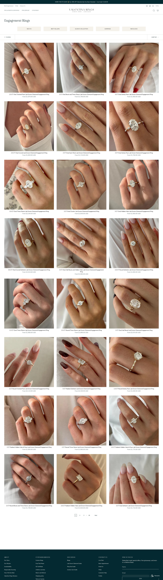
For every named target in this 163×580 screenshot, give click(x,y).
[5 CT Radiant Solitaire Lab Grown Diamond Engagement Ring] (81, 362)
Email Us (101, 566)
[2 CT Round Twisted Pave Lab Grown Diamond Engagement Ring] (29, 362)
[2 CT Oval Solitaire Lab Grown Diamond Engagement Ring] (134, 479)
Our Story (7, 560)
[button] (12, 10)
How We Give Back (9, 573)
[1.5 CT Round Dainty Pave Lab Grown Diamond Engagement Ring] (134, 362)
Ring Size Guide (71, 566)
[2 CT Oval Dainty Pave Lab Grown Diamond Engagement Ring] (134, 126)
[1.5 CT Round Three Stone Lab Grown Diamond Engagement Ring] (81, 303)
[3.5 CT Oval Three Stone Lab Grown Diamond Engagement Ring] (29, 185)
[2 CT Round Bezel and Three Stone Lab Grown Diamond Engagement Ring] (29, 479)
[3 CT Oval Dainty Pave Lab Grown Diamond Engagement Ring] (134, 68)
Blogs (68, 560)
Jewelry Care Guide (72, 570)
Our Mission (7, 563)
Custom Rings (39, 560)
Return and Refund (41, 573)
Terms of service (40, 579)
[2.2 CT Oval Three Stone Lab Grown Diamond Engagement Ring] (29, 303)
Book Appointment (8, 6)
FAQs (16, 6)
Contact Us (22, 6)
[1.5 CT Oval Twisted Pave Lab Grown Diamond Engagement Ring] (29, 68)
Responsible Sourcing (10, 570)
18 (89, 515)
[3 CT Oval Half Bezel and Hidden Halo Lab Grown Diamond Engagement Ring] (81, 243)
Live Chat (101, 560)
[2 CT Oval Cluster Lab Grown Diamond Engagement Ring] (81, 185)
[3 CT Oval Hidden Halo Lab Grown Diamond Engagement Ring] (134, 185)
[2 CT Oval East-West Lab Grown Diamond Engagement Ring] (81, 126)
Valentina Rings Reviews (10, 576)
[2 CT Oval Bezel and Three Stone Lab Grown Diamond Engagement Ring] (81, 68)
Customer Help (103, 573)
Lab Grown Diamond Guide (74, 563)
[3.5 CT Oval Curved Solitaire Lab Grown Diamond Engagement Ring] (29, 243)
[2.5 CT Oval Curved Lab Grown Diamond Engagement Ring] (29, 126)
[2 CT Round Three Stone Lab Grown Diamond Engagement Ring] (81, 420)
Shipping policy (40, 576)
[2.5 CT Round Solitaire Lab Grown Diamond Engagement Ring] (134, 243)
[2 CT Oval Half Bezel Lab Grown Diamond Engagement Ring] (134, 303)
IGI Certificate (39, 566)
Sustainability (7, 566)
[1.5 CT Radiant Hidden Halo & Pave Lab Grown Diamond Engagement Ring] (134, 420)
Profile (100, 576)
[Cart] (158, 10)
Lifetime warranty (40, 570)
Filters (8, 37)
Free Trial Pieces (40, 563)
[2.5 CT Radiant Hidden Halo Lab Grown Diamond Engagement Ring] (81, 479)
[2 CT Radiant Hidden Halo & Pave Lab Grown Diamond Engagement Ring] (29, 420)
